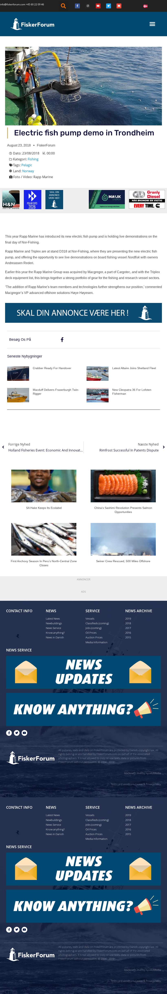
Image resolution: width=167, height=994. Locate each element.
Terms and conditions (123, 784)
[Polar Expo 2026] (33, 199)
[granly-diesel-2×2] (147, 199)
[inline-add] (83, 312)
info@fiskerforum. (10, 4)
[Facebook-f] (9, 733)
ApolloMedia (153, 773)
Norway (28, 171)
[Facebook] (77, 5)
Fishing (33, 159)
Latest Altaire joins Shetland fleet (134, 368)
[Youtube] (98, 5)
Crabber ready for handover (52, 368)
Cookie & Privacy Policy (148, 784)
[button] (63, 6)
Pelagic (26, 165)
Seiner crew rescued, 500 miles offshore (123, 561)
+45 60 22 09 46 (35, 4)
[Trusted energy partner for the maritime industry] (107, 199)
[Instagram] (87, 5)
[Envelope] (118, 5)
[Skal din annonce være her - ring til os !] (54, 199)
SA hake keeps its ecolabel (44, 507)
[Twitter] (108, 5)
